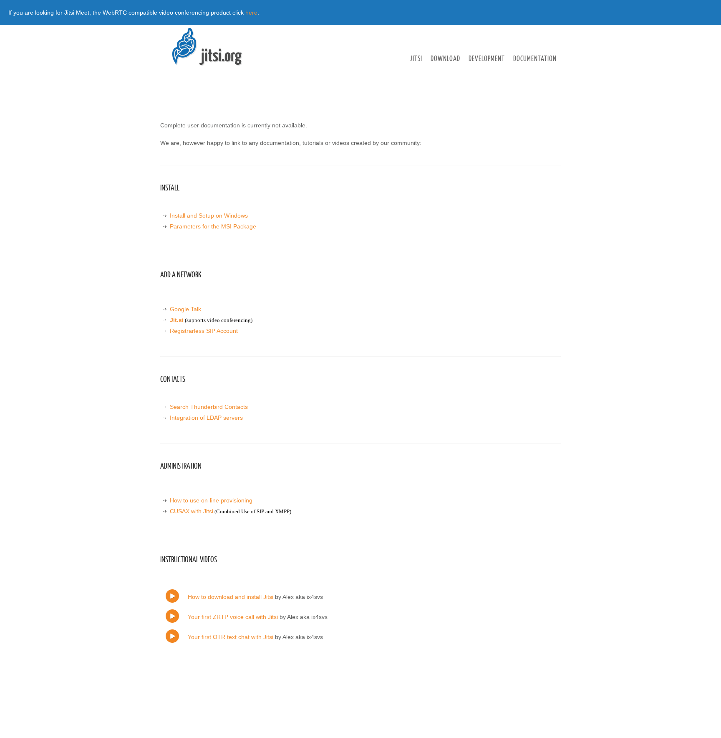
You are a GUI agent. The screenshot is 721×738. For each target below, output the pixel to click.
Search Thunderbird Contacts (209, 406)
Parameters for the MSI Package (213, 226)
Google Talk (185, 309)
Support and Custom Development (447, 73)
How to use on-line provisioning (211, 500)
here (251, 12)
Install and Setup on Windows (209, 215)
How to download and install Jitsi (230, 596)
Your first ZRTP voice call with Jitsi (233, 617)
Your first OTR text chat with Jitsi (230, 637)
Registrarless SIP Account (204, 330)
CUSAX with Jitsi (191, 511)
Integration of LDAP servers (206, 417)
